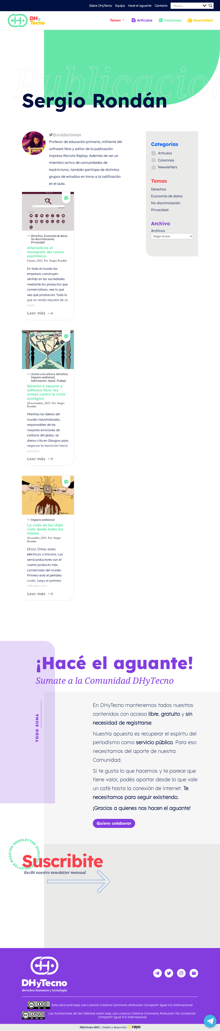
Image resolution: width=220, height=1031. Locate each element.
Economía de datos (167, 196)
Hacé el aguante (139, 6)
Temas (115, 20)
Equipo (120, 6)
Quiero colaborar (114, 823)
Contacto (161, 6)
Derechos (158, 189)
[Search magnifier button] (211, 6)
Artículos (144, 20)
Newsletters (203, 20)
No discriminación (165, 203)
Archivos (158, 230)
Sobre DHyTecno (100, 6)
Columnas (172, 20)
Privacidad (159, 210)
